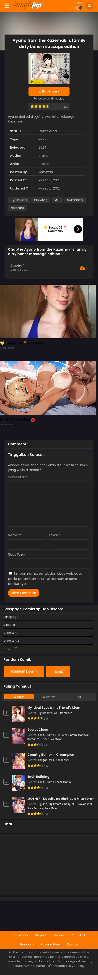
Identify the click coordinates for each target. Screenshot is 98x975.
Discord (9, 625)
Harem (72, 735)
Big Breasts (19, 200)
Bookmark (20, 935)
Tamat (58, 671)
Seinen (45, 739)
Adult (41, 735)
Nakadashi (75, 200)
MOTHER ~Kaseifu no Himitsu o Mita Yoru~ (60, 799)
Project (40, 935)
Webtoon (56, 739)
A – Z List (78, 935)
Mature (67, 782)
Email (54, 535)
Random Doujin (24, 671)
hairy (67, 804)
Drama (50, 735)
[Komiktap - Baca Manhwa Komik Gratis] (27, 8)
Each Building (38, 777)
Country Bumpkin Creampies (50, 755)
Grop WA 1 (10, 633)
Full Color (61, 735)
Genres (59, 935)
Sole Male (50, 808)
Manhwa (83, 735)
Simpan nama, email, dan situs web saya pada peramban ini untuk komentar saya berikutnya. (45, 578)
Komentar (18, 477)
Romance (66, 713)
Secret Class (37, 730)
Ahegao (43, 760)
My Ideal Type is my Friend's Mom (53, 708)
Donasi (72, 944)
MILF (57, 200)
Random (27, 944)
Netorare (17, 208)
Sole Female (35, 808)
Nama (14, 535)
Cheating (41, 200)
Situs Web (16, 554)
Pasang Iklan (50, 944)
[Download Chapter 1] (82, 268)
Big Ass (42, 804)
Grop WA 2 (11, 640)
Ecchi (58, 782)
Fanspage (10, 617)
